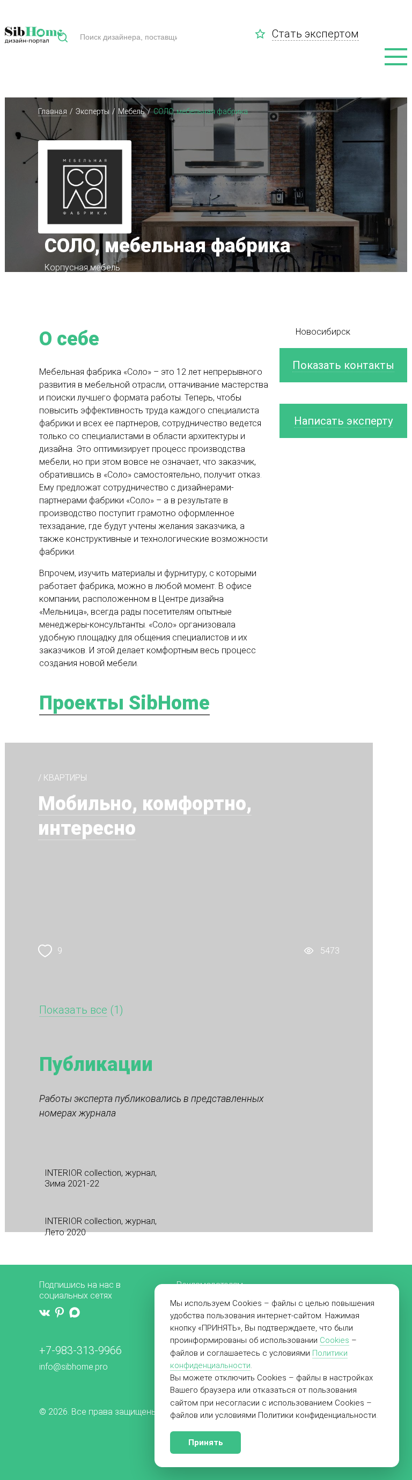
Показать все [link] (73, 1009)
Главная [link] (52, 111)
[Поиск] (62, 37)
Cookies (334, 1340)
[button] (396, 57)
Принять (205, 1442)
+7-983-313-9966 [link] (80, 1350)
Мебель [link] (131, 111)
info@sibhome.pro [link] (73, 1367)
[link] (263, 33)
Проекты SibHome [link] (124, 703)
